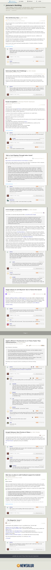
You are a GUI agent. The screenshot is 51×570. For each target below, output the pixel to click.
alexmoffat (14, 383)
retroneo (11, 272)
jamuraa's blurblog (14, 5)
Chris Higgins (16, 527)
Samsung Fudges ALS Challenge (16, 71)
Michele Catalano (17, 534)
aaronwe (13, 277)
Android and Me (9, 479)
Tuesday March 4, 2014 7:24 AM (13, 103)
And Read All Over (9, 532)
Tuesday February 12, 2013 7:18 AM (14, 477)
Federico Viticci (19, 528)
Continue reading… (9, 304)
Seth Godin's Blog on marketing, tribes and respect (16, 20)
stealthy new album (13, 297)
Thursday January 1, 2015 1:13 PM (13, 19)
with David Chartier (9, 440)
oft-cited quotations (21, 231)
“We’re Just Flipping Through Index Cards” (19, 155)
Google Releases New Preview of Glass (18, 432)
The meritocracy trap (12, 17)
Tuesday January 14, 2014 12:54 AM (14, 211)
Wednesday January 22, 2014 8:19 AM (14, 156)
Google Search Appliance (28, 236)
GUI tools (19, 108)
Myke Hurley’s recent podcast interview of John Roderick (17, 160)
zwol (13, 398)
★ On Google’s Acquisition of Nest (16, 209)
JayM (11, 422)
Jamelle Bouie (17, 532)
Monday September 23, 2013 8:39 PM (14, 343)
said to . (36, 302)
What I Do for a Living (10, 528)
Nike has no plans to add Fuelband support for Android (23, 475)
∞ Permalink (8, 538)
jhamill (11, 378)
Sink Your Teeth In (9, 530)
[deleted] (13, 392)
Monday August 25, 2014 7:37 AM (13, 72)
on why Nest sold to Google (30, 214)
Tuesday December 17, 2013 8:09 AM (14, 292)
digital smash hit (22, 297)
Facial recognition (11, 101)
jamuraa (11, 48)
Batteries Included (9, 534)
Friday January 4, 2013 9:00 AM (13, 521)
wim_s (11, 319)
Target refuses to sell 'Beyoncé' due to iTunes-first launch (24, 289)
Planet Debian (9, 104)
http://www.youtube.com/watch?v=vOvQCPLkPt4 (21, 369)
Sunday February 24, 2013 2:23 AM (13, 433)
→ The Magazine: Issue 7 (13, 520)
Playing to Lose (9, 527)
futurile (11, 61)
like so (26, 121)
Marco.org (9, 158)
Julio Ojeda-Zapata (18, 530)
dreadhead (14, 465)
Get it (30, 536)
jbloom (11, 323)
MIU (10, 417)
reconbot (14, 138)
